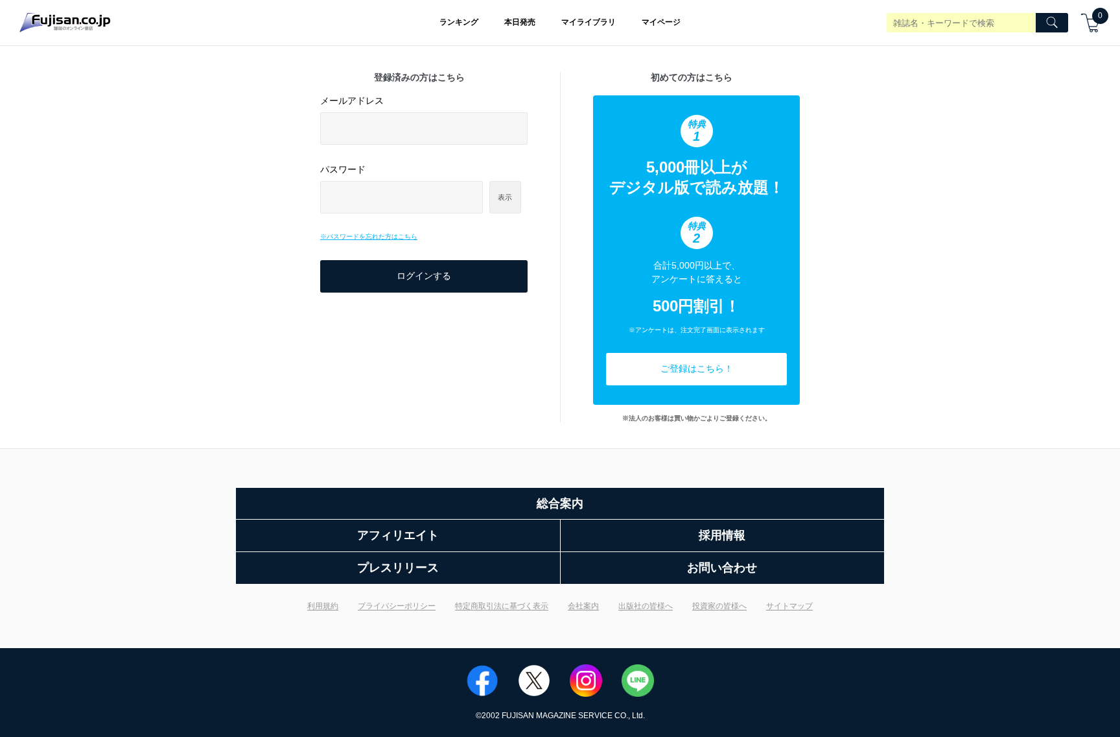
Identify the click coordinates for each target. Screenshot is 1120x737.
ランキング (458, 22)
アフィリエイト (398, 535)
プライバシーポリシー (397, 605)
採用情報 (722, 535)
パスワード (343, 169)
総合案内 (560, 503)
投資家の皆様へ (719, 605)
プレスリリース (398, 567)
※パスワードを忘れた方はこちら (368, 236)
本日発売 (519, 22)
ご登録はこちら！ (696, 368)
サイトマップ (789, 605)
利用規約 (322, 605)
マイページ (661, 22)
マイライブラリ (588, 22)
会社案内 (583, 605)
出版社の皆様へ (645, 605)
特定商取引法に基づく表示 (501, 605)
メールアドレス (352, 100)
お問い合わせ (722, 567)
